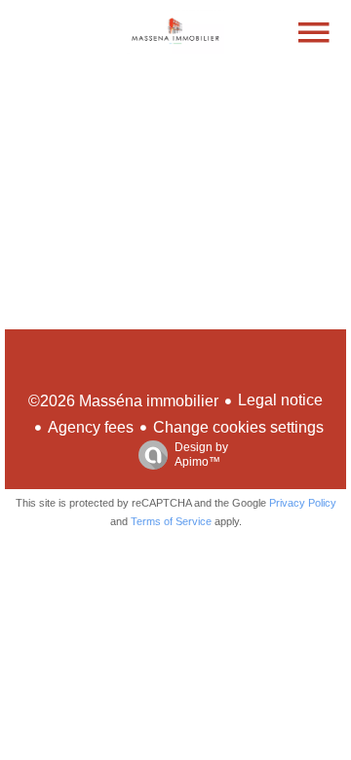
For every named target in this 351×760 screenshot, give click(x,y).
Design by (201, 454)
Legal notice (280, 400)
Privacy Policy (302, 503)
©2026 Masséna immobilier (123, 401)
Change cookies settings (238, 427)
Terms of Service (171, 521)
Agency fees (91, 427)
